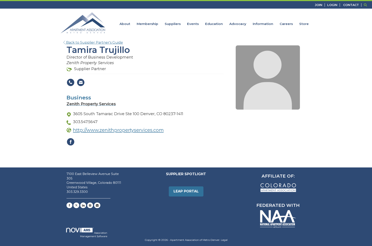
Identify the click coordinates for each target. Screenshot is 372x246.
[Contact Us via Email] (97, 205)
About (124, 24)
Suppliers (173, 24)
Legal (224, 239)
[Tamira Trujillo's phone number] (71, 82)
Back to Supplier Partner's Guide (94, 42)
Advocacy (237, 24)
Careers (286, 24)
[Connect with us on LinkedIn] (83, 205)
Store (304, 24)
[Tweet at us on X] (76, 205)
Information (263, 24)
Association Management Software (93, 234)
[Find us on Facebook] (69, 205)
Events (193, 24)
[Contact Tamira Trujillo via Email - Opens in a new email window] (81, 82)
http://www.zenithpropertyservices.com (118, 130)
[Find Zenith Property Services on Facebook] (71, 142)
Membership (147, 24)
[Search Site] (366, 5)
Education (214, 24)
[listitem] (320, 5)
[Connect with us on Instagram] (90, 205)
